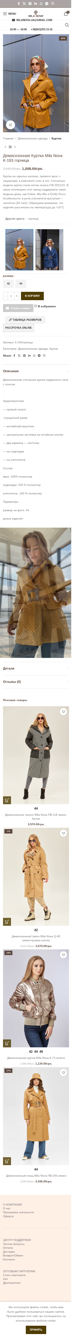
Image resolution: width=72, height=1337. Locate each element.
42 (8, 283)
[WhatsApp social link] (41, 4)
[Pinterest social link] (30, 4)
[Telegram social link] (47, 4)
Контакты (9, 1259)
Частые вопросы (14, 1244)
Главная (8, 138)
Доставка (9, 1251)
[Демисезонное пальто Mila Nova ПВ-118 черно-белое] (36, 755)
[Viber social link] (53, 4)
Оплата (8, 1247)
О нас (7, 1208)
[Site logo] (36, 13)
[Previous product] (5, 147)
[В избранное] (63, 711)
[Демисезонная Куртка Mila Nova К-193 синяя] (49, 249)
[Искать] (67, 25)
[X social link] (24, 4)
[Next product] (15, 147)
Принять (36, 1329)
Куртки (56, 138)
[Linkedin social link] (35, 4)
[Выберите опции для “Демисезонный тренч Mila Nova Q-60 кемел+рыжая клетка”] (7, 922)
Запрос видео (21, 308)
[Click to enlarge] (10, 124)
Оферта (8, 1216)
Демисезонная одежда (33, 138)
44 (20, 283)
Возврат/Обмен (13, 1255)
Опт (5, 1279)
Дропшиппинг (12, 1282)
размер (8, 275)
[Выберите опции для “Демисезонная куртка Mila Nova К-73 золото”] (7, 1043)
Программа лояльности (18, 1212)
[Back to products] (10, 147)
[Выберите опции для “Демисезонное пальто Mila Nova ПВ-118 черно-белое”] (7, 800)
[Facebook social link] (18, 4)
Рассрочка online (18, 327)
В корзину (32, 295)
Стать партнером (14, 1275)
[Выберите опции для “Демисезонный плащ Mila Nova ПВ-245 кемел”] (7, 1161)
